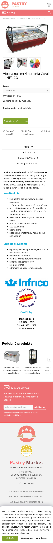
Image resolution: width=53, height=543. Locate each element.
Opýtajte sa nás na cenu (16, 121)
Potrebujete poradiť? (26, 163)
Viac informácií (22, 533)
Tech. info (26, 152)
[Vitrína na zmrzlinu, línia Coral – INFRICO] (26, 38)
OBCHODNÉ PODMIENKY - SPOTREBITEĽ (26, 491)
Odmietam (41, 538)
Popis (26, 146)
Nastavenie (27, 538)
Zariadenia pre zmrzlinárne (14, 18)
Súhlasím (10, 538)
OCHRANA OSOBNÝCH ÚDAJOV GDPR (26, 502)
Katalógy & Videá (26, 158)
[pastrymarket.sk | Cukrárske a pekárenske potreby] (13, 4)
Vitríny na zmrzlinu (35, 18)
